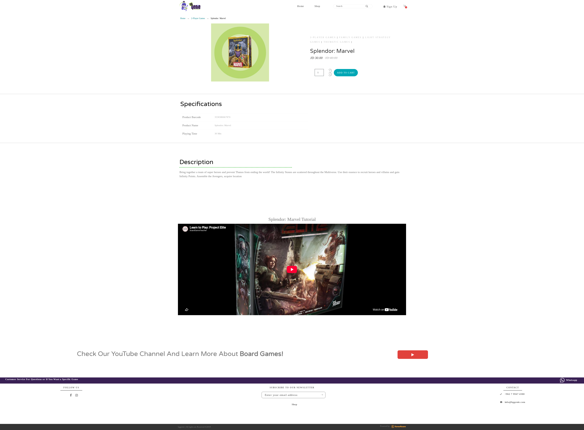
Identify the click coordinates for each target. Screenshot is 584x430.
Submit (320, 394)
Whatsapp (571, 380)
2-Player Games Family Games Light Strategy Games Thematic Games (350, 39)
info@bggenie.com (515, 402)
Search (369, 6)
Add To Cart (346, 72)
